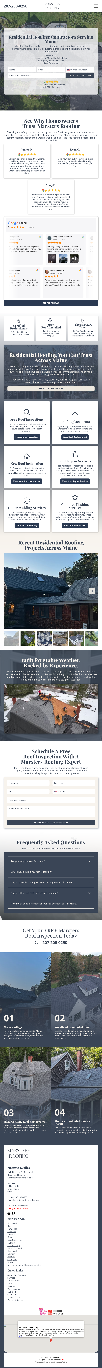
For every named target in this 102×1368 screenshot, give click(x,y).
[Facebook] (13, 1213)
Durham (11, 1242)
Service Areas (13, 1280)
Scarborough (13, 1245)
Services (11, 1277)
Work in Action (14, 1289)
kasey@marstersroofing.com (26, 1200)
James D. (27, 149)
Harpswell (12, 1251)
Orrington (12, 1259)
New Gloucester (14, 1240)
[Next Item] (92, 591)
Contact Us (12, 1294)
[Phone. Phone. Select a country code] (69, 70)
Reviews (11, 1286)
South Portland (14, 1248)
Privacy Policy (13, 1297)
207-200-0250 (15, 6)
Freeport (11, 1234)
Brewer (10, 1262)
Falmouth (11, 1231)
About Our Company (17, 1275)
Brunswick (12, 1223)
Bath (9, 1226)
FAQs (9, 1283)
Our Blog (11, 1291)
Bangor (11, 1256)
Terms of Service (15, 1300)
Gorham (11, 1254)
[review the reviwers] (38, 237)
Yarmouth (12, 1228)
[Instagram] (8, 1213)
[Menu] (96, 6)
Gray (9, 1237)
